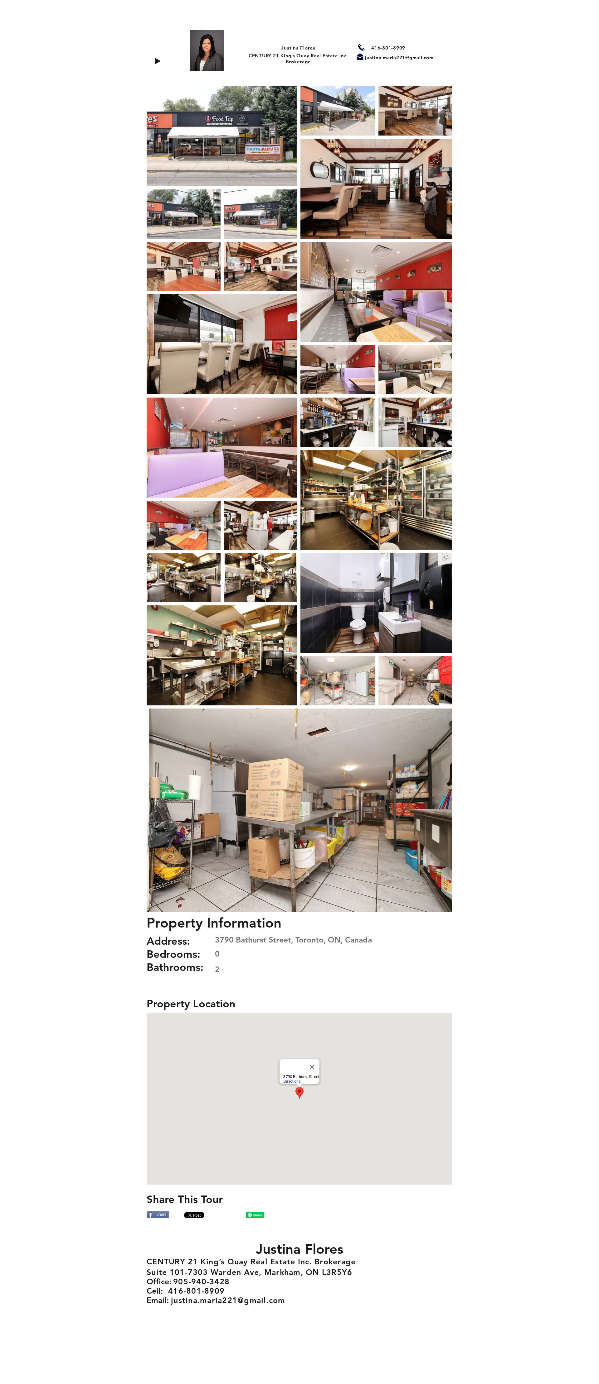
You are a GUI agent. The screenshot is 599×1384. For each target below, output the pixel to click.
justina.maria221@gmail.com (399, 57)
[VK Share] (226, 1215)
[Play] (157, 61)
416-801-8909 (388, 48)
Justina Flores (298, 48)
